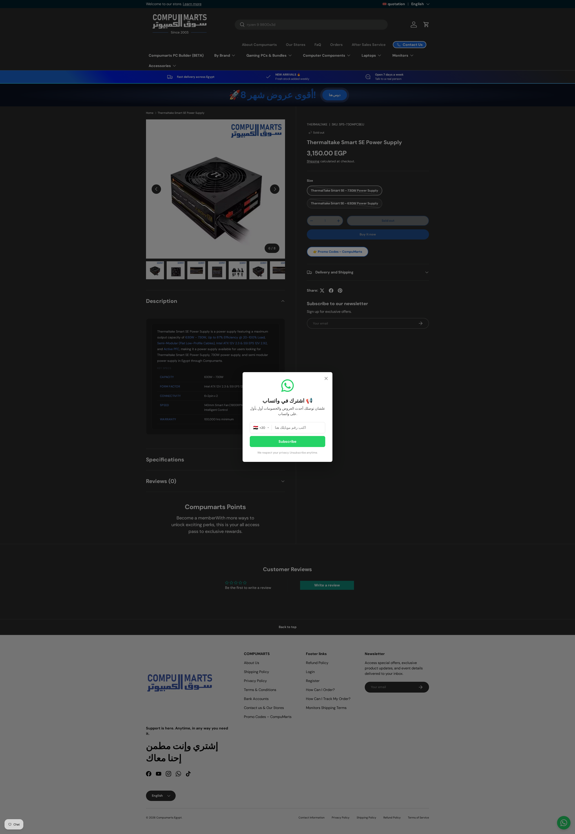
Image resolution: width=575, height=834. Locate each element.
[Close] (326, 379)
